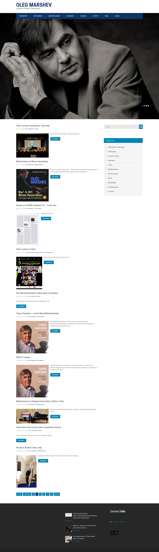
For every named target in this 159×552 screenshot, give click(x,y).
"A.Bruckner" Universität (116, 147)
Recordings (40, 360)
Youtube (111, 191)
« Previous (27, 494)
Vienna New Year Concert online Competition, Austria (38, 427)
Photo (110, 178)
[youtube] (116, 533)
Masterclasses (39, 164)
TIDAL (106, 16)
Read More (55, 139)
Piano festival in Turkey (26, 249)
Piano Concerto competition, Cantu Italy (32, 125)
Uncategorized (113, 187)
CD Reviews (37, 208)
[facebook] (112, 533)
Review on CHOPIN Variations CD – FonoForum (36, 205)
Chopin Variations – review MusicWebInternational (37, 313)
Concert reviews (113, 156)
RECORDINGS (38, 16)
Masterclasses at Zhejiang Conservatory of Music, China (40, 401)
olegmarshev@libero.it (120, 522)
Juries (36, 129)
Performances (49, 252)
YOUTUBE (83, 16)
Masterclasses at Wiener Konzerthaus (32, 161)
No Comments (29, 129)
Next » (57, 494)
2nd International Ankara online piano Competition (37, 293)
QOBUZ (117, 16)
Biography (23, 16)
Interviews (111, 160)
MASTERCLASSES (54, 16)
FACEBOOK (70, 16)
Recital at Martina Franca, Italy (29, 447)
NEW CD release (23, 357)
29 (51, 494)
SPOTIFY (95, 16)
